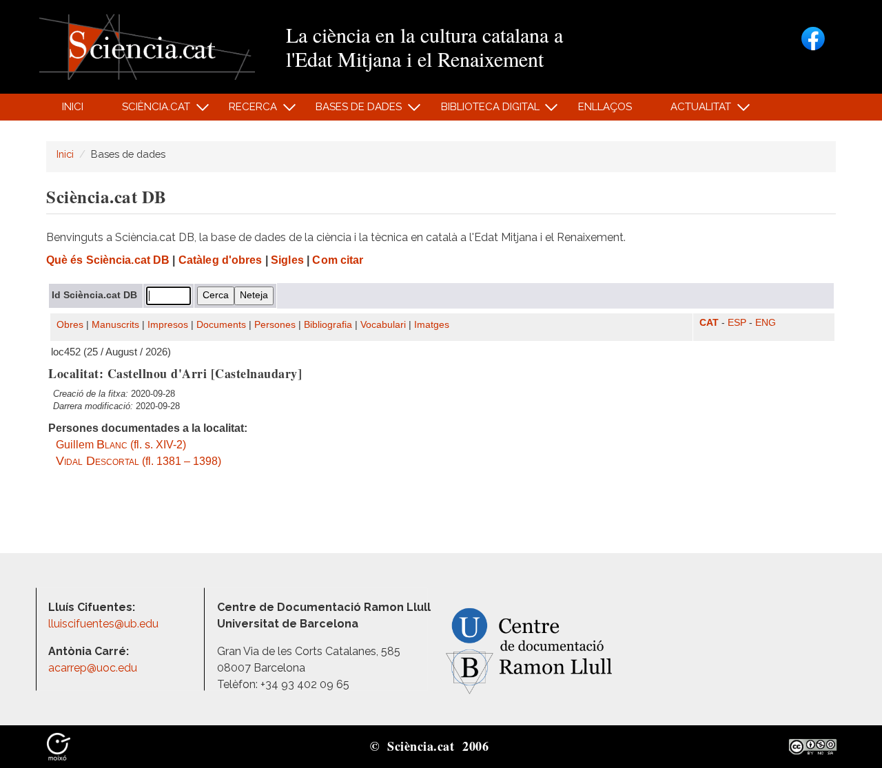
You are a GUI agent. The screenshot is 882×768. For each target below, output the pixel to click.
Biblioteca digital (482, 111)
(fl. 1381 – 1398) (138, 461)
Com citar (337, 260)
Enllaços (605, 107)
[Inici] (147, 45)
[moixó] (58, 745)
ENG (765, 323)
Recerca (246, 111)
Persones (275, 325)
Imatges (431, 325)
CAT (709, 323)
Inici (72, 107)
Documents (221, 325)
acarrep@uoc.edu (92, 667)
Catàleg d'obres (220, 260)
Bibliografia (328, 325)
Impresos (167, 325)
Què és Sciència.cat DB (108, 260)
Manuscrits (115, 325)
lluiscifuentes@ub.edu (104, 623)
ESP (737, 323)
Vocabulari (383, 325)
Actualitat (693, 111)
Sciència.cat (148, 111)
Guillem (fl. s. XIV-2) (121, 444)
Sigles (287, 260)
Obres (70, 325)
